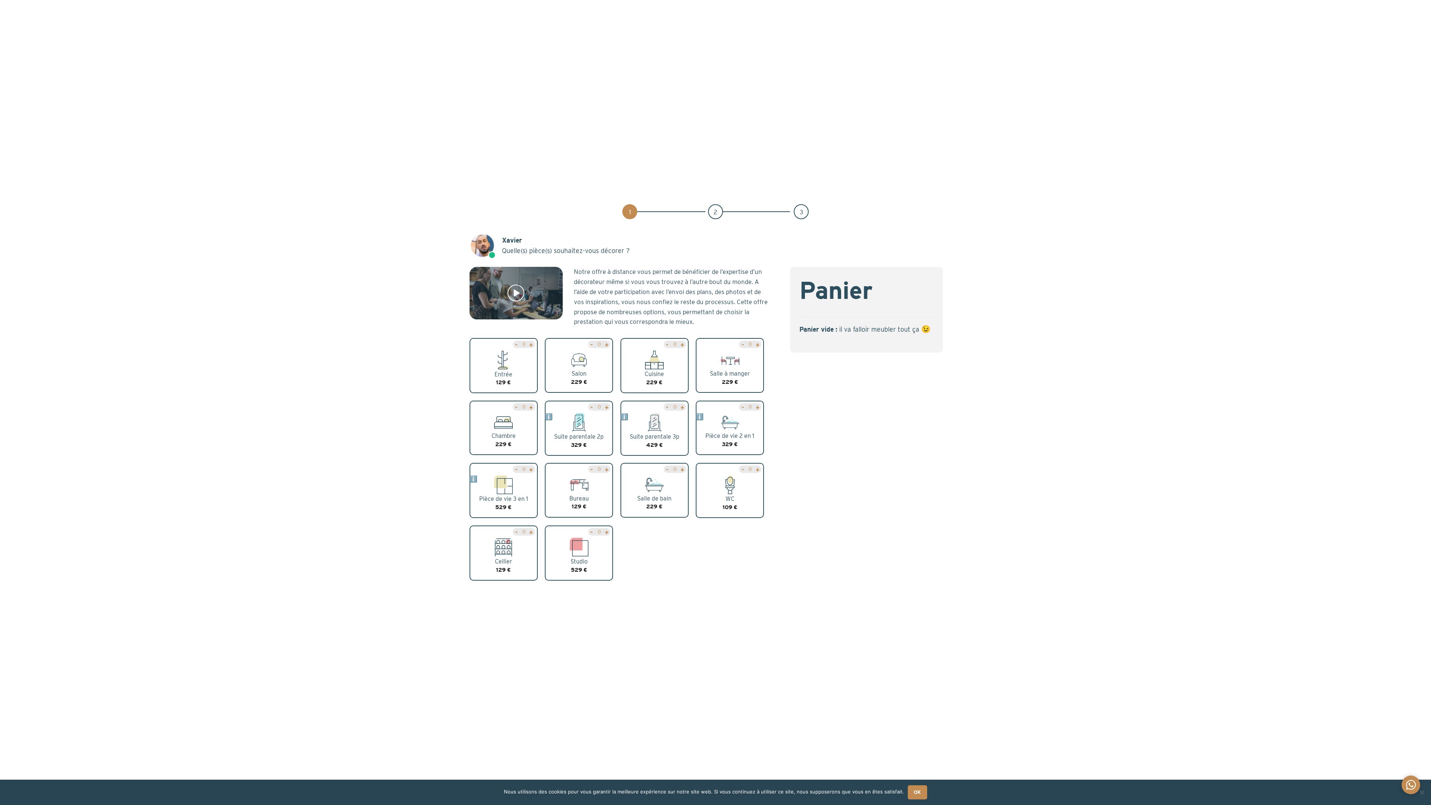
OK (917, 792)
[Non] (1421, 795)
